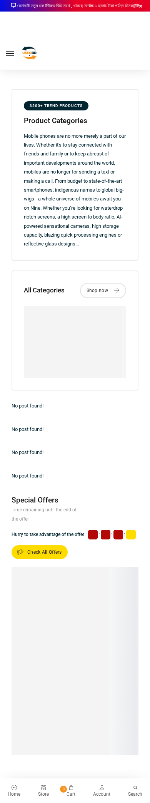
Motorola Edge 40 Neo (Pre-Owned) (75, 697)
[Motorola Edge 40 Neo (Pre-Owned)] (75, 630)
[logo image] (29, 53)
